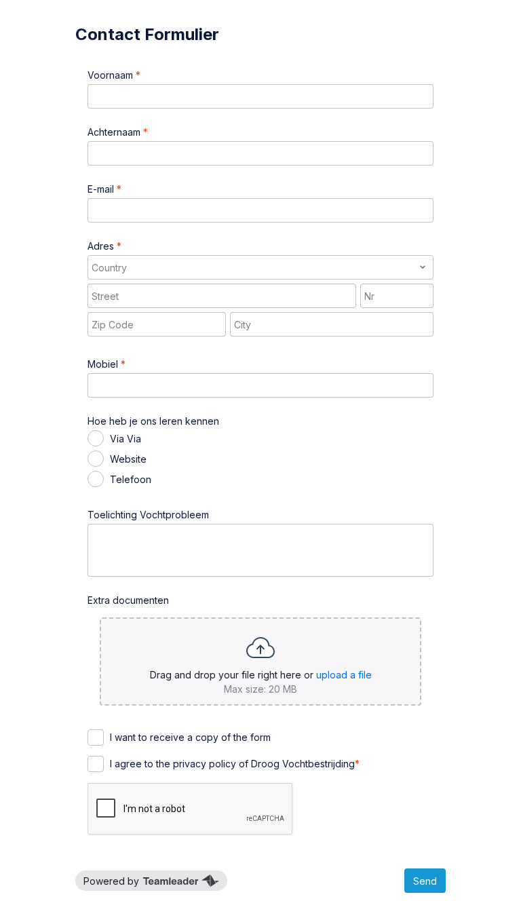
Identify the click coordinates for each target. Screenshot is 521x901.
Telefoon (130, 479)
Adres (102, 246)
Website (128, 459)
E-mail (102, 189)
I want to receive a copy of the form (190, 737)
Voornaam (112, 75)
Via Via (125, 438)
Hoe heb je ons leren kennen (153, 421)
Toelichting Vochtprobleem (148, 514)
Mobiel (104, 364)
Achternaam (115, 132)
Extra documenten (128, 600)
